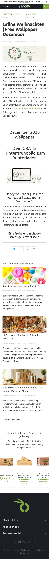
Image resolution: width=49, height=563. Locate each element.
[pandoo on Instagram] (29, 542)
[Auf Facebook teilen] (20, 249)
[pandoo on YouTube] (20, 542)
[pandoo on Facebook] (15, 542)
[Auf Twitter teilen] (14, 249)
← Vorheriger (31, 14)
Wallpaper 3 (24, 201)
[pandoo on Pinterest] (24, 542)
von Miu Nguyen (7, 42)
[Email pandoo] (33, 542)
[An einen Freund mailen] (34, 249)
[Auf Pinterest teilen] (27, 249)
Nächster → (31, 17)
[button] (23, 480)
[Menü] (1, 6)
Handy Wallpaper (17, 194)
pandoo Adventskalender (25, 108)
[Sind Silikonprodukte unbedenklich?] (25, 275)
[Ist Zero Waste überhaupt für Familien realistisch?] (25, 324)
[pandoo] (24, 6)
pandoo (13, 550)
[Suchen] (39, 6)
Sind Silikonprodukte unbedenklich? (21, 286)
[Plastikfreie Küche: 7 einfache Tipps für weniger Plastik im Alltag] (25, 377)
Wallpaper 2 (32, 197)
